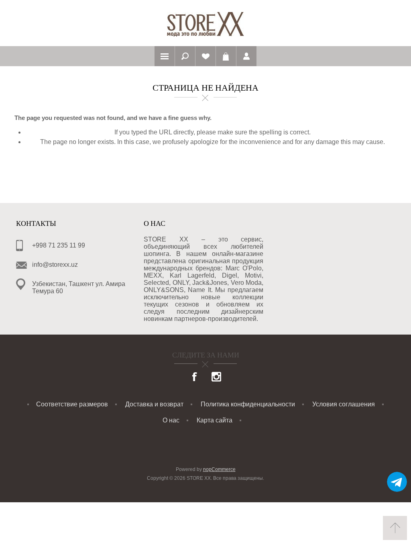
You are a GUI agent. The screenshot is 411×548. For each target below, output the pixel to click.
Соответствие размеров (72, 404)
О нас (171, 420)
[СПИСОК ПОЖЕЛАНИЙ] (205, 56)
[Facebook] (195, 377)
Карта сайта (214, 420)
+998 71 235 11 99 (58, 245)
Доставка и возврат (154, 404)
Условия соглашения (343, 404)
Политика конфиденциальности (248, 404)
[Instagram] (216, 377)
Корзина (226, 56)
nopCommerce (219, 469)
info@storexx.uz (55, 264)
